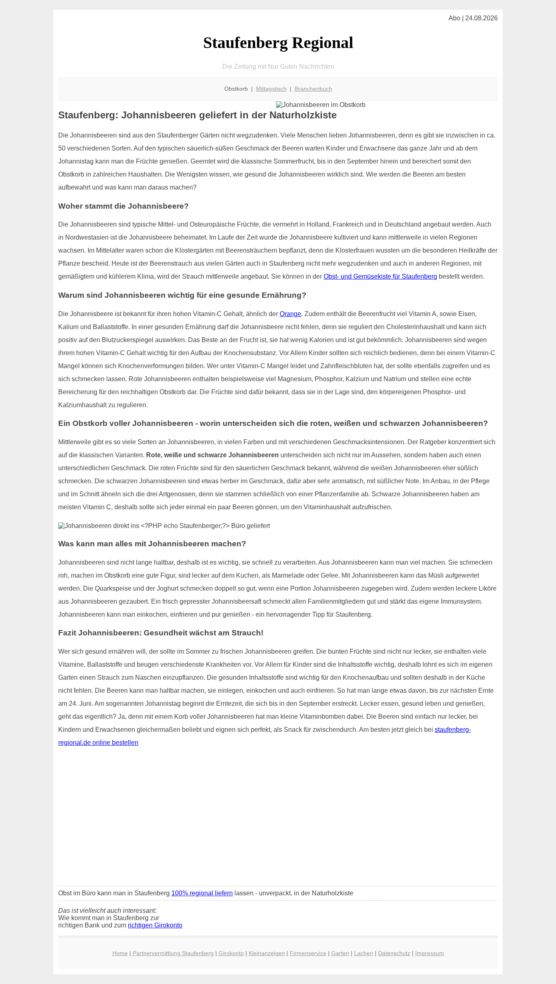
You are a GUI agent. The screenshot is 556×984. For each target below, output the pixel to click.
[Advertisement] (278, 819)
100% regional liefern (202, 893)
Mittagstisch (271, 88)
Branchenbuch (313, 88)
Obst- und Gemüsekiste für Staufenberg (380, 276)
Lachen (363, 953)
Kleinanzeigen (267, 953)
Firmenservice (308, 953)
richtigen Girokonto (155, 925)
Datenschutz (394, 953)
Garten (340, 953)
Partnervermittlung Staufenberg (173, 953)
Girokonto (231, 953)
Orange (290, 313)
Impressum (429, 953)
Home (120, 953)
